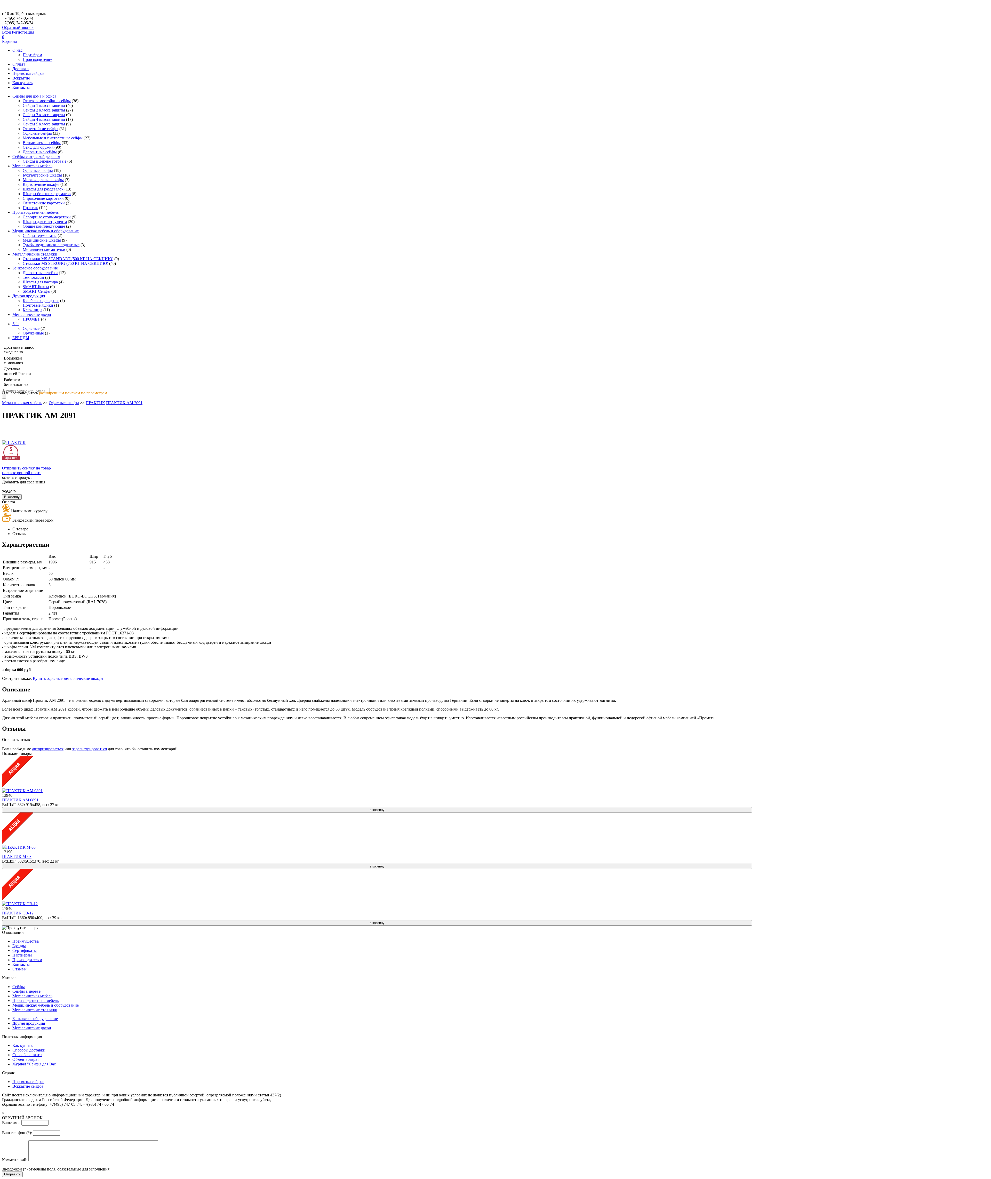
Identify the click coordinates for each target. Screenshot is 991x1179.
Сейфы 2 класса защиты (44, 110)
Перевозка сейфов (28, 73)
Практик (30, 207)
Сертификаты (24, 950)
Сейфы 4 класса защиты (44, 119)
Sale (15, 324)
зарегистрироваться (89, 749)
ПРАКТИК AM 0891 (20, 800)
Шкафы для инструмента (45, 221)
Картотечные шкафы (41, 184)
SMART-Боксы (36, 286)
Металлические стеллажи (34, 254)
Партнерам (22, 955)
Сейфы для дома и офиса (34, 96)
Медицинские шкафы (42, 240)
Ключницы (32, 310)
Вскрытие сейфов (28, 1086)
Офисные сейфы (37, 133)
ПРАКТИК (95, 403)
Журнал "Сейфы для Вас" (35, 1064)
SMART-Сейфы (36, 291)
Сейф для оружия (38, 147)
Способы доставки (28, 1050)
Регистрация (23, 32)
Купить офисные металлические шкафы (68, 678)
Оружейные (33, 333)
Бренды (19, 946)
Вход (6, 32)
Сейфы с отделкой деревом (36, 156)
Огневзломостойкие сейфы (47, 101)
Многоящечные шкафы (43, 180)
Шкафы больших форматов (47, 194)
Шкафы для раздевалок (43, 189)
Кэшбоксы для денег (41, 300)
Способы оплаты (27, 1055)
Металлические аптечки (44, 249)
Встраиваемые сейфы (42, 142)
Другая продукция (28, 296)
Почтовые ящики (38, 305)
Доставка (20, 69)
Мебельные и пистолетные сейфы (53, 138)
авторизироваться (47, 749)
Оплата (18, 64)
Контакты (21, 87)
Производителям (37, 59)
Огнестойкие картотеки (44, 203)
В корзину (12, 497)
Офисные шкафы (38, 170)
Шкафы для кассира (40, 282)
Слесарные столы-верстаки (47, 217)
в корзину (377, 810)
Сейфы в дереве (26, 991)
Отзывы (19, 969)
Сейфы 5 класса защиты (44, 124)
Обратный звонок (18, 27)
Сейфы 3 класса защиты (44, 115)
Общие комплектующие (44, 226)
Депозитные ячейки (40, 272)
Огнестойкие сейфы (40, 128)
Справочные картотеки (43, 198)
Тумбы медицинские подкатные (51, 245)
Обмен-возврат (25, 1059)
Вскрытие (21, 78)
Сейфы (18, 986)
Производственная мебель (35, 212)
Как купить (22, 83)
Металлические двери (31, 314)
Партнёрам (32, 55)
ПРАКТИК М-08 (16, 856)
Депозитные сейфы (40, 152)
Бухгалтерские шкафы (42, 175)
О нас (17, 50)
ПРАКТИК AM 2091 (124, 403)
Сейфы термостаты (40, 235)
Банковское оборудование (35, 268)
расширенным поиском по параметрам (73, 393)
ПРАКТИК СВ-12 (18, 913)
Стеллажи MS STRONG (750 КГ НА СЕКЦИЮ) (65, 263)
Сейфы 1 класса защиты (44, 105)
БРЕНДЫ (20, 338)
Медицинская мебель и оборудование (45, 231)
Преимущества (25, 941)
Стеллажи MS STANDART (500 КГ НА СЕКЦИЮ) (68, 259)
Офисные (31, 328)
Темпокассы (33, 277)
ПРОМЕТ (31, 319)
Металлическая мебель (32, 166)
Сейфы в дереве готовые (44, 161)
